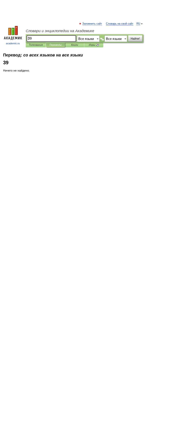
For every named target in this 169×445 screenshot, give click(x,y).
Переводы (55, 44)
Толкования (36, 44)
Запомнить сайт (92, 23)
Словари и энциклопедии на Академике (60, 31)
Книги (74, 44)
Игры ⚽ (94, 44)
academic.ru (13, 43)
